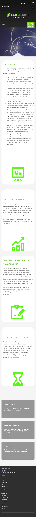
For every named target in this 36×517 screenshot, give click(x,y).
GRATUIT (31, 25)
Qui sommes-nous (4, 482)
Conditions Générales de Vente (5, 497)
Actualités (4, 493)
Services (4, 490)
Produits (4, 486)
